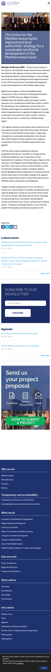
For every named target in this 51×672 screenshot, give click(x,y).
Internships (6, 595)
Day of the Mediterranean (12, 544)
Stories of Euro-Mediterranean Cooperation (19, 630)
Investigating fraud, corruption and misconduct (20, 504)
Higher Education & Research (13, 523)
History (4, 488)
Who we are (8, 469)
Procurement (6, 599)
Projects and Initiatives (10, 571)
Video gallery (6, 639)
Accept (44, 668)
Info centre (7, 607)
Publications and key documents (14, 626)
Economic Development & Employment (17, 519)
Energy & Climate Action (11, 540)
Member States (7, 475)
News (3, 618)
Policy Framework (8, 563)
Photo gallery (7, 634)
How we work (9, 556)
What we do (8, 512)
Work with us (8, 579)
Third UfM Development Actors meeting (20, 346)
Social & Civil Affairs (9, 527)
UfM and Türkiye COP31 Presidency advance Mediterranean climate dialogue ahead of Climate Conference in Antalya (24, 260)
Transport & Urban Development (14, 535)
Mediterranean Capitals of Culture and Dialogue (21, 548)
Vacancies (5, 586)
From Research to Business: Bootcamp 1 (19, 333)
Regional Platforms (9, 567)
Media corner (6, 614)
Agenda (4, 622)
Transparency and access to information (17, 500)
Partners (5, 484)
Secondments (6, 590)
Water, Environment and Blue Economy (17, 531)
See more (45, 273)
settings (20, 663)
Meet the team (7, 480)
